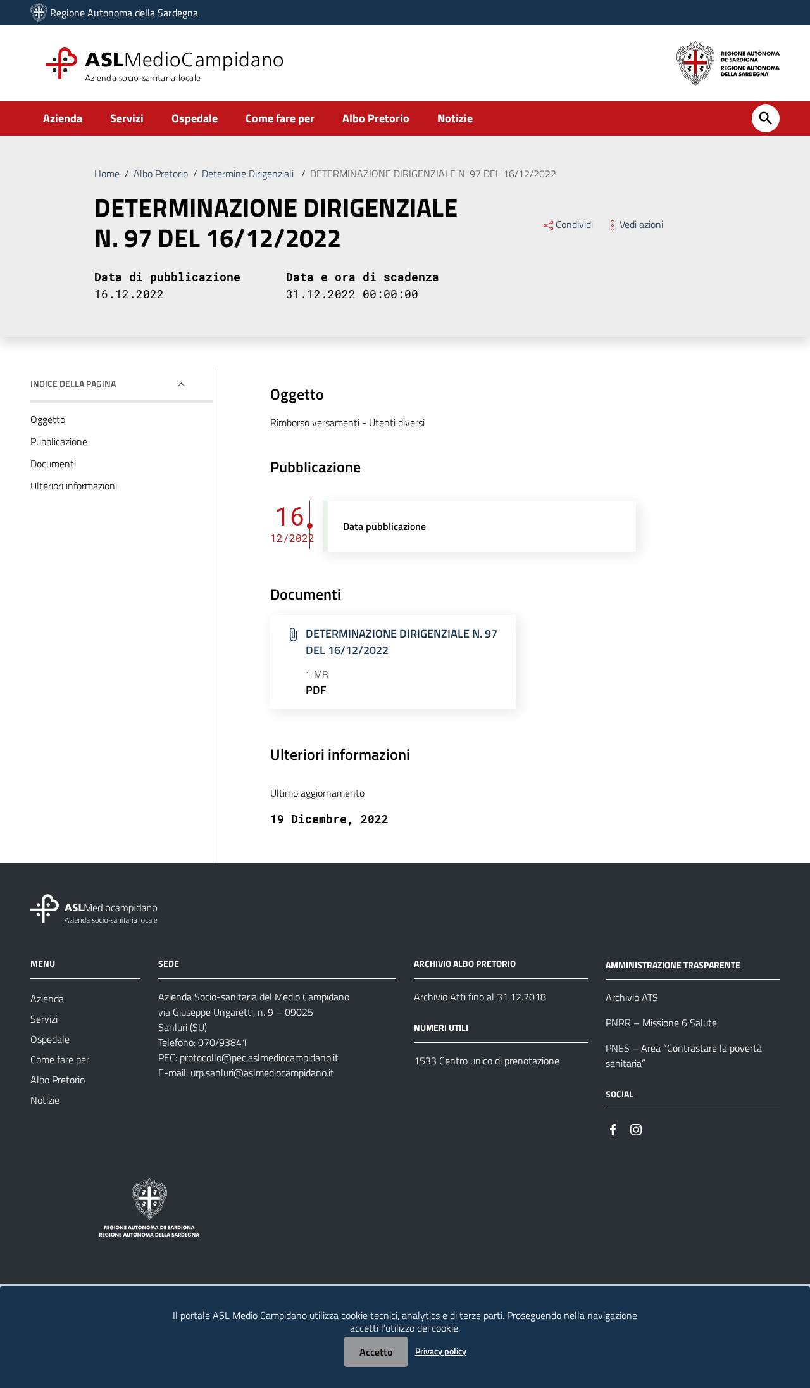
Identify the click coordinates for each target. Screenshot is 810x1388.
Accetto (375, 1352)
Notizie (455, 118)
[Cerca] (766, 118)
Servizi (127, 118)
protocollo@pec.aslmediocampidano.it (259, 1057)
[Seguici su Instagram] (636, 1128)
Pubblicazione (58, 441)
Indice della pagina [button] (73, 383)
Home (107, 173)
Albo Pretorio (375, 118)
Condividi (574, 224)
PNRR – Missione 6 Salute (661, 1022)
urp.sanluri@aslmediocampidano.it (262, 1072)
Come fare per (280, 118)
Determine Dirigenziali (249, 173)
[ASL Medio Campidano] (38, 12)
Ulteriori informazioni (73, 485)
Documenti (53, 463)
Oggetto (47, 419)
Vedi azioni (641, 224)
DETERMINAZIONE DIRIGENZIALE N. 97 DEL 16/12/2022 (401, 642)
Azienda (62, 118)
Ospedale (194, 118)
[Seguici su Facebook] (613, 1128)
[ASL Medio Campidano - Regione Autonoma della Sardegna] (94, 907)
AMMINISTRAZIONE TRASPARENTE (673, 964)
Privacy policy (440, 1351)
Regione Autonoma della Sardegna (124, 12)
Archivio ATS (632, 997)
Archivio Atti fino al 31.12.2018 (480, 996)
